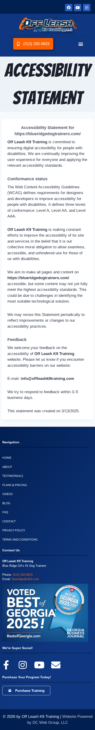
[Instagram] (86, 7)
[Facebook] (68, 7)
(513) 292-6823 (23, 574)
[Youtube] (77, 7)
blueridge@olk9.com (25, 579)
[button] (81, 44)
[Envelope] (56, 665)
